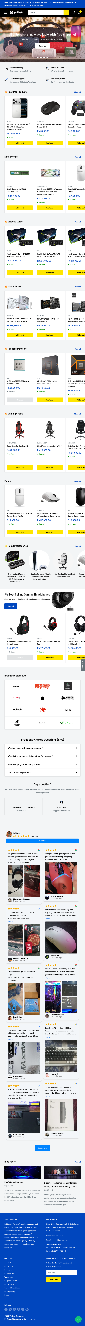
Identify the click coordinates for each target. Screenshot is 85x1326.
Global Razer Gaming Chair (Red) (18, 446)
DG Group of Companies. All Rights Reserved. (20, 1319)
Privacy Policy (9, 1291)
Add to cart (20, 143)
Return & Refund (10, 1273)
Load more (42, 1148)
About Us (8, 1263)
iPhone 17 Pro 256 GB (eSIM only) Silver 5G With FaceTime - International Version (18, 126)
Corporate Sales (10, 1281)
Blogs (6, 1295)
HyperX (9, 638)
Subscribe (54, 1279)
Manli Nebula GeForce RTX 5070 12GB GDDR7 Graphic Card (48, 255)
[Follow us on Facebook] (6, 1309)
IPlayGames (18, 1076)
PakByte (16, 833)
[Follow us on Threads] (14, 1309)
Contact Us (8, 1266)
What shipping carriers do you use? (24, 764)
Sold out (20, 400)
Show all (77, 92)
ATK (8, 510)
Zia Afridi (54, 1074)
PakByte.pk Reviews (13, 1182)
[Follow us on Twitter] (10, 1309)
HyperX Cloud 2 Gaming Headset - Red (49, 642)
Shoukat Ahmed (57, 1133)
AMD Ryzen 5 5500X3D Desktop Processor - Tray (18, 382)
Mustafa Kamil (56, 896)
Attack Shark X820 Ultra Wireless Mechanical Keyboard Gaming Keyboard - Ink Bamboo (49, 191)
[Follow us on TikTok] (22, 1309)
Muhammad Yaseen (21, 899)
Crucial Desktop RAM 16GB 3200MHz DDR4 (16, 190)
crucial (9, 186)
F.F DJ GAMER (18, 1135)
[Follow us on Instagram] (18, 1309)
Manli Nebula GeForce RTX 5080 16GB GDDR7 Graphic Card (18, 255)
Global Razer (11, 443)
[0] (78, 12)
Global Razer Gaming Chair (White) (49, 446)
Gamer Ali (54, 955)
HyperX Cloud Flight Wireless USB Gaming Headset (19, 642)
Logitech (40, 121)
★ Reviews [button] (83, 665)
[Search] (66, 12)
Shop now (42, 47)
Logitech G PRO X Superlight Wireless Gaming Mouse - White (48, 514)
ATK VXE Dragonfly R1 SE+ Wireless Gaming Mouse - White (19, 514)
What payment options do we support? (25, 748)
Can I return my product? (19, 772)
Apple (9, 121)
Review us (42, 841)
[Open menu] (5, 13)
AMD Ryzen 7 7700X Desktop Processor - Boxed (47, 382)
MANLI (9, 251)
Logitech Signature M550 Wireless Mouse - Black (49, 125)
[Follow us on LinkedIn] (27, 1309)
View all (78, 157)
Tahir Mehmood (57, 1015)
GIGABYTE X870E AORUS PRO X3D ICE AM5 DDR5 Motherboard (19, 320)
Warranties (8, 1277)
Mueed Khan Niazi (20, 958)
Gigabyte (10, 316)
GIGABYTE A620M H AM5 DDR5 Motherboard (48, 320)
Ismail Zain (17, 1017)
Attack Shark (42, 186)
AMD (8, 378)
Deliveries (8, 1270)
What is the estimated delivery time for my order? (30, 756)
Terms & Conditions (12, 1288)
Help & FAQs (9, 1284)
